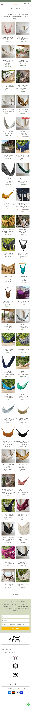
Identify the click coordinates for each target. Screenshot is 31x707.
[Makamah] (15, 3)
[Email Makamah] (21, 684)
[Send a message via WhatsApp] (28, 704)
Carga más (15, 594)
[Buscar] (25, 3)
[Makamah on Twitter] (10, 684)
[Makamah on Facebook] (13, 684)
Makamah (9, 688)
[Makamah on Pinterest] (15, 684)
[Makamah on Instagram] (18, 684)
